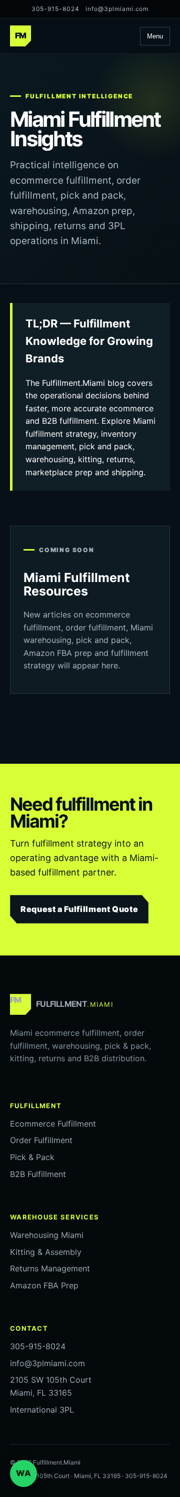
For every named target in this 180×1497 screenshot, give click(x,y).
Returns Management (50, 1268)
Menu (155, 36)
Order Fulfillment (41, 1140)
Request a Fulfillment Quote (79, 909)
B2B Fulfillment (38, 1174)
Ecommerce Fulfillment (53, 1124)
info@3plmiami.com (117, 8)
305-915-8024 (56, 8)
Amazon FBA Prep (44, 1285)
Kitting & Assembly (46, 1252)
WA (23, 1473)
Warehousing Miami (47, 1235)
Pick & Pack (32, 1157)
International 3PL (42, 1410)
